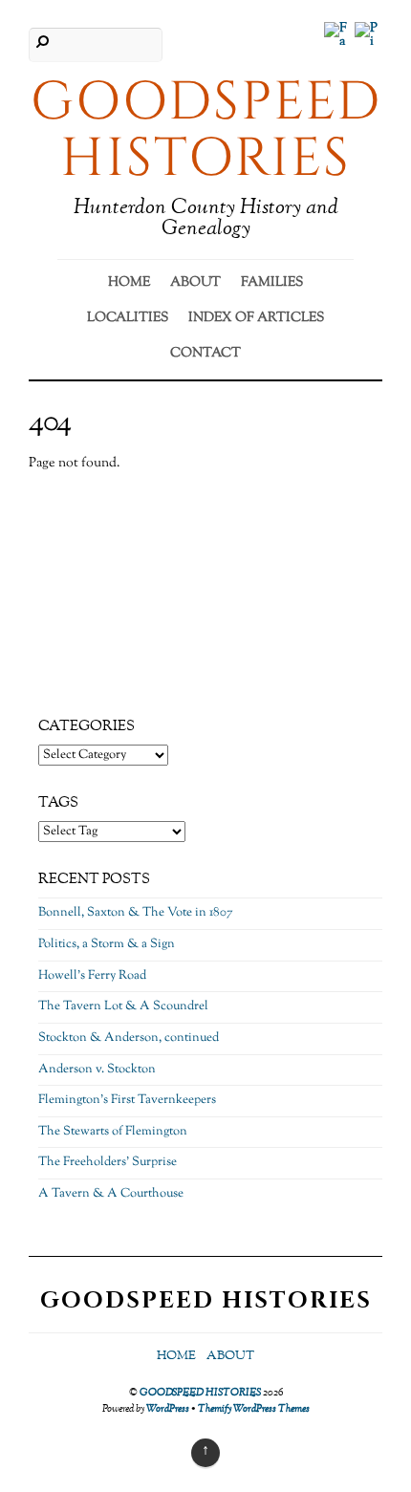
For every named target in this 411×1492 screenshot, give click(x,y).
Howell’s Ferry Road (92, 975)
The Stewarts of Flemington (112, 1131)
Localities (127, 318)
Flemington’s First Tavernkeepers (127, 1100)
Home (129, 282)
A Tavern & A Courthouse (111, 1193)
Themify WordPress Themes (254, 1408)
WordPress (167, 1408)
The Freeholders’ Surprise (107, 1162)
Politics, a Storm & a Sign (106, 944)
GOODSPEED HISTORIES (200, 1392)
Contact (205, 353)
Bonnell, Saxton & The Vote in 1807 (135, 912)
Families (272, 282)
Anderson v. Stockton (97, 1069)
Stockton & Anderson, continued (128, 1038)
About (195, 282)
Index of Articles (256, 318)
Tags (58, 802)
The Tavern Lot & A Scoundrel (123, 1006)
